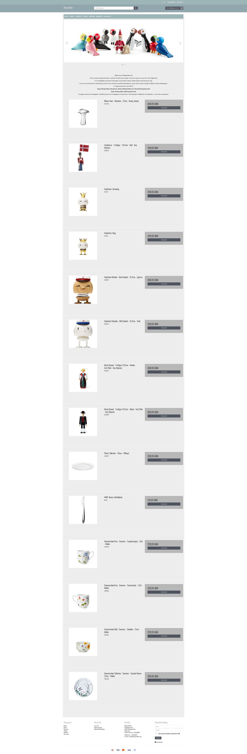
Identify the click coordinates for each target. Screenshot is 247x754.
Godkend (158, 738)
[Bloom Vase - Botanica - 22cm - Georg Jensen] (83, 119)
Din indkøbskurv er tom (173, 8)
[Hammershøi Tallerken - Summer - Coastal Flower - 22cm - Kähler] (83, 691)
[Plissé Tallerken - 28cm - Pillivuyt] (83, 471)
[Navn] (169, 726)
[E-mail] (169, 730)
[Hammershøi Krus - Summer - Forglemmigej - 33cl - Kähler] (83, 559)
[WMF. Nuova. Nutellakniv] (83, 515)
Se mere (66, 734)
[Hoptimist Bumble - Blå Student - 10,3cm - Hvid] (83, 339)
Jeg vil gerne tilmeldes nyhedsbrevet (169, 733)
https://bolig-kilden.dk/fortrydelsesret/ (123, 91)
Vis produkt (164, 107)
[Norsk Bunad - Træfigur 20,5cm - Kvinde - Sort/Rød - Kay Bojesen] (83, 383)
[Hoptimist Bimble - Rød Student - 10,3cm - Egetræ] (83, 295)
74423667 (134, 735)
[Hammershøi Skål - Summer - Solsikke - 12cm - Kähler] (83, 647)
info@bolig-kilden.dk (135, 736)
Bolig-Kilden (68, 7)
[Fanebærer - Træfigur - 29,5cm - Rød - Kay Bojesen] (83, 163)
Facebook (159, 742)
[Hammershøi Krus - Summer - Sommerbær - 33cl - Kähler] (83, 603)
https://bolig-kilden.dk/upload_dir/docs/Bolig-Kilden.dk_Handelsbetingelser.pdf (123, 89)
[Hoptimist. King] (83, 251)
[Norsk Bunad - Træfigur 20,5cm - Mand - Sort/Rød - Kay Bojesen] (83, 427)
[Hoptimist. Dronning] (83, 207)
